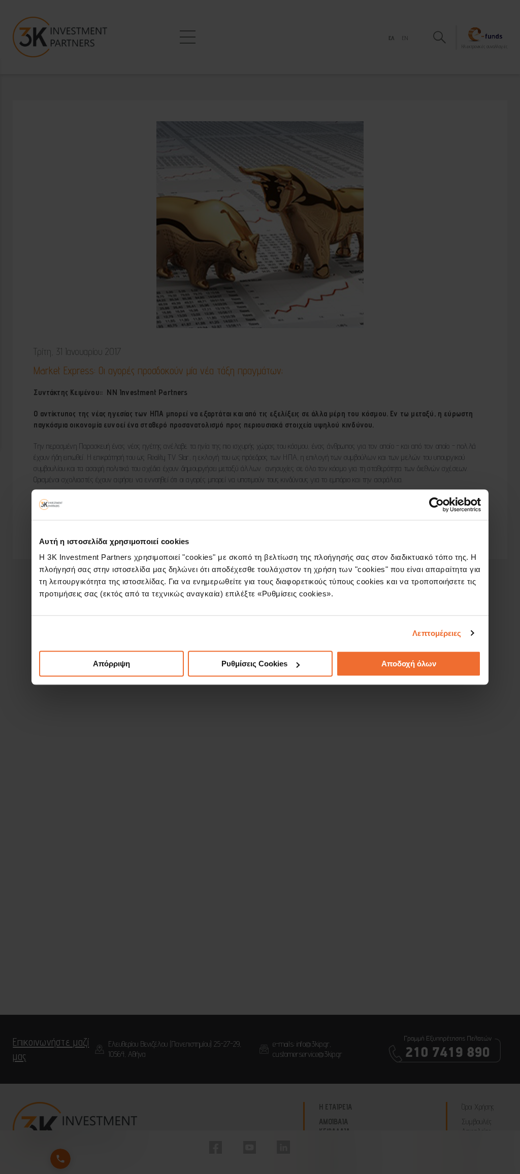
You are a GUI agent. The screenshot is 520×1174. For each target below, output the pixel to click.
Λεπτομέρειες (436, 633)
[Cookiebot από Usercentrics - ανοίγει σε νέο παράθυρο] (436, 504)
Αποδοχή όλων (408, 663)
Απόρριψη (111, 663)
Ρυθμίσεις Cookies (254, 663)
